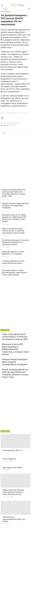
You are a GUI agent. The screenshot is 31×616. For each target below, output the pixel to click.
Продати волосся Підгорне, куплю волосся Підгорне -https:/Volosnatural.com (13, 492)
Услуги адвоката (9, 459)
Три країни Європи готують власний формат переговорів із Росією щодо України (14, 272)
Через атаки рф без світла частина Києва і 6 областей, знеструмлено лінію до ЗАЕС (13, 231)
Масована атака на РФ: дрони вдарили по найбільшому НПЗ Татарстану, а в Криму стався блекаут (14, 218)
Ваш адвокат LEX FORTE (12, 468)
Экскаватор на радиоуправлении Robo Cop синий (14, 519)
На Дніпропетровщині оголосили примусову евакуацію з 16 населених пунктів (15, 242)
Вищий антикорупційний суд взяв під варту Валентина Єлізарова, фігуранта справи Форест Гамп (13, 193)
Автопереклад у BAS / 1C (12, 450)
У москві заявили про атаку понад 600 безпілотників (13, 262)
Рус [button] (6, 9)
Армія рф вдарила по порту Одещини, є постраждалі (13, 253)
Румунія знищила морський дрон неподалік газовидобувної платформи (15, 205)
